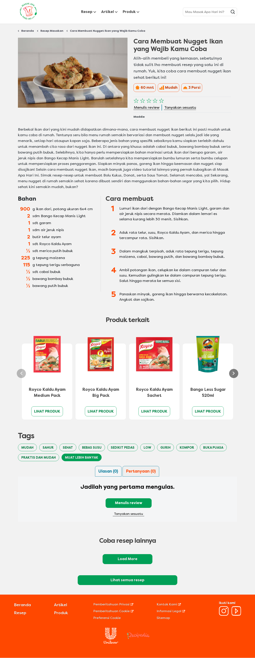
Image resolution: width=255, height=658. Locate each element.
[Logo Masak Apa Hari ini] (28, 20)
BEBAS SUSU (92, 447)
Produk (129, 12)
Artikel (107, 12)
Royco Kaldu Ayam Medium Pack (47, 392)
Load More (127, 559)
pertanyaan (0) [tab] (141, 471)
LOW (147, 447)
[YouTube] (236, 615)
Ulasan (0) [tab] (108, 471)
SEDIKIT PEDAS (122, 447)
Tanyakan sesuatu (128, 514)
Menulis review (128, 503)
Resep (86, 12)
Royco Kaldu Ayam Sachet (154, 392)
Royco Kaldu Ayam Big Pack (100, 392)
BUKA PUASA (213, 447)
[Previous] (21, 373)
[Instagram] (224, 615)
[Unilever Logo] (111, 642)
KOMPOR (187, 447)
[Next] (233, 373)
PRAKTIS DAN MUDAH (38, 457)
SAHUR (48, 447)
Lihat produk (47, 411)
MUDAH (27, 447)
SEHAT (68, 447)
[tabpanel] (127, 502)
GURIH (165, 447)
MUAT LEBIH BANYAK (81, 457)
